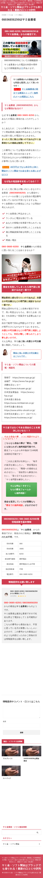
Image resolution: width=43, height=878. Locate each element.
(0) (22, 68)
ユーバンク (7, 778)
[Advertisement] (21, 668)
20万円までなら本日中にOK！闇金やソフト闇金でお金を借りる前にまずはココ (21, 171)
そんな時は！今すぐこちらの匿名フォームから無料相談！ (20, 489)
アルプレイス (7, 758)
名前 (4, 721)
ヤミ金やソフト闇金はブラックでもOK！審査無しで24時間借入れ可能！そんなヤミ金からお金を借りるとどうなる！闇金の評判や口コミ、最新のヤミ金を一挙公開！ (21, 860)
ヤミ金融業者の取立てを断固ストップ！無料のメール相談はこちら (25, 93)
